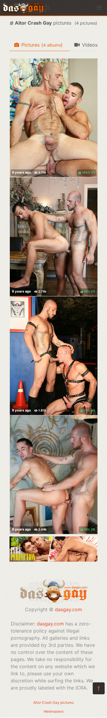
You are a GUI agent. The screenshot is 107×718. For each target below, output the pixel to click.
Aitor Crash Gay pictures (53, 702)
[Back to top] (99, 688)
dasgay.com (68, 609)
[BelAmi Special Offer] (53, 560)
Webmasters (54, 711)
